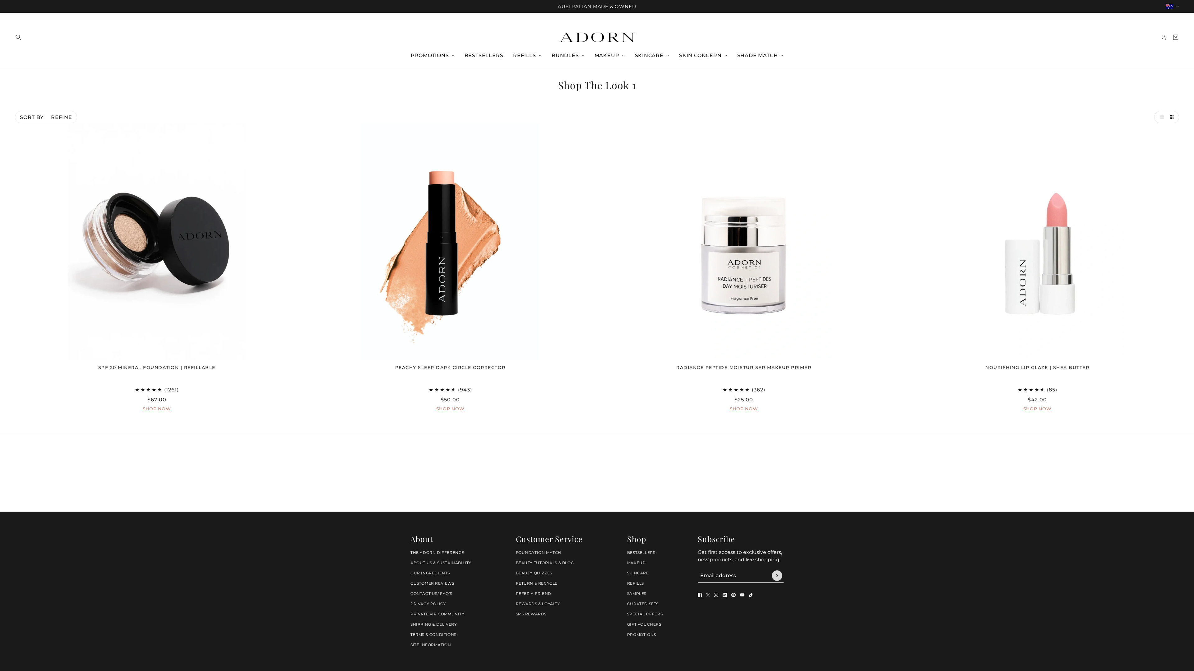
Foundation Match (539, 552)
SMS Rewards (531, 614)
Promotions (641, 634)
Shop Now (157, 409)
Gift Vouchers (644, 624)
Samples (636, 593)
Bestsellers (641, 552)
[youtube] (742, 594)
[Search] (18, 37)
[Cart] (1175, 37)
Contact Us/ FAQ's (431, 593)
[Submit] (777, 575)
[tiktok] (750, 594)
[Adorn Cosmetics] (597, 37)
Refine (61, 117)
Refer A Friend (533, 593)
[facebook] (699, 594)
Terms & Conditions (433, 634)
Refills (635, 583)
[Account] (1163, 37)
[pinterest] (733, 594)
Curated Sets (643, 603)
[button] (1160, 117)
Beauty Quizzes (534, 573)
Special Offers (645, 614)
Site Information (430, 644)
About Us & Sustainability (440, 562)
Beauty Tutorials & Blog (545, 562)
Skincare (638, 573)
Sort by (32, 117)
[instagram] (716, 594)
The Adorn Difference (437, 552)
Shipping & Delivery (433, 624)
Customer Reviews (432, 583)
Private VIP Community (437, 614)
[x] (708, 595)
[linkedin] (724, 594)
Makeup (636, 562)
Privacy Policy (428, 603)
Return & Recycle (537, 583)
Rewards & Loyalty (538, 603)
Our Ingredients (430, 573)
